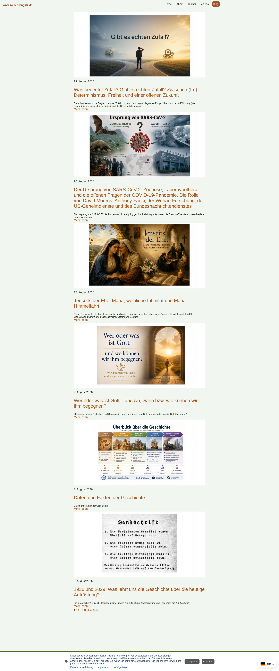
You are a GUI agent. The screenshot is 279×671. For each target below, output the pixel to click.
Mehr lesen (81, 109)
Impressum (103, 667)
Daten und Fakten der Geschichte (109, 497)
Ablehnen (208, 661)
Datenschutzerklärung (81, 667)
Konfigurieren (121, 667)
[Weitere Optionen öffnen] (224, 4)
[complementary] (267, 664)
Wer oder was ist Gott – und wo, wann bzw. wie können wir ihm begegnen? (135, 403)
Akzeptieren (192, 661)
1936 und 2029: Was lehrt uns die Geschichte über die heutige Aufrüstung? (139, 592)
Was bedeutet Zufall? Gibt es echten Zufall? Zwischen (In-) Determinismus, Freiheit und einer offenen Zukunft (135, 92)
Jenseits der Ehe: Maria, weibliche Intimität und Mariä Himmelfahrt (130, 303)
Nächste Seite (91, 610)
